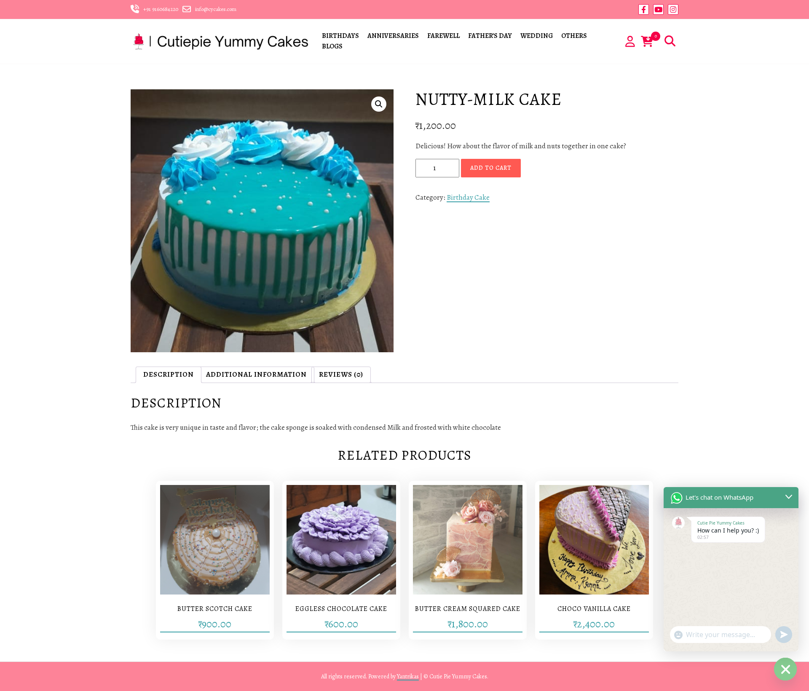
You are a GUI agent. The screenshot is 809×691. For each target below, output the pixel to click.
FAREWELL (443, 35)
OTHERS (574, 35)
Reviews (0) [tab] (341, 374)
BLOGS (332, 46)
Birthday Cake (468, 197)
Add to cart (491, 168)
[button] (378, 104)
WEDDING (536, 35)
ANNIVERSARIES (393, 35)
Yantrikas (408, 676)
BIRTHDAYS (340, 35)
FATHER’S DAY (490, 35)
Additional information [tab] (256, 374)
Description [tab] (168, 374)
